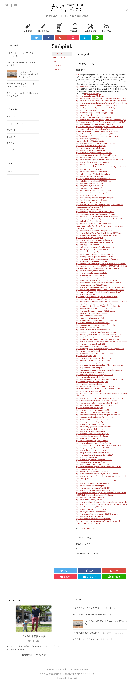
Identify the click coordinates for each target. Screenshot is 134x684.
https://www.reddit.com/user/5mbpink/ (90, 101)
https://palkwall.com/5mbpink (116, 341)
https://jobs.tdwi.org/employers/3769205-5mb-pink (94, 181)
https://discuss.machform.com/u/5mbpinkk (91, 193)
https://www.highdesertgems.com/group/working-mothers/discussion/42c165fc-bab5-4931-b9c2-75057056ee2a (98, 444)
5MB (77, 75)
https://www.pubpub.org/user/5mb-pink (90, 164)
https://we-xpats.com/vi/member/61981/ (90, 169)
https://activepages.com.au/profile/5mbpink (92, 249)
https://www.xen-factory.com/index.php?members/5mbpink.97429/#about (97, 130)
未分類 (9, 136)
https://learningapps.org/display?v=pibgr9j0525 (93, 360)
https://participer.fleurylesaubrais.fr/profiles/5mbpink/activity (98, 339)
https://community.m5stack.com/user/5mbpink (101, 268)
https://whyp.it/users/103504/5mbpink (90, 186)
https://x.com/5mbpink (92, 93)
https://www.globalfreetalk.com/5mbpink (91, 511)
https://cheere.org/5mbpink (86, 356)
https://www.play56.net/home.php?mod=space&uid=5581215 (98, 334)
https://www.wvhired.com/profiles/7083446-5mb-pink (95, 143)
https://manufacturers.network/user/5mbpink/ (92, 464)
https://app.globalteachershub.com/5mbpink (92, 471)
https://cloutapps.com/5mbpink (87, 245)
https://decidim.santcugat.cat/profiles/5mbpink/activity (96, 155)
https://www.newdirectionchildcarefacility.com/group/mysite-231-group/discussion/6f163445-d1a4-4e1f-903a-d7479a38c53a (100, 399)
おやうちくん (43, 31)
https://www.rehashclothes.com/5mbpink (91, 450)
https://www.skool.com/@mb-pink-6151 (90, 344)
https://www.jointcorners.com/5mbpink (90, 485)
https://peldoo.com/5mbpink (86, 263)
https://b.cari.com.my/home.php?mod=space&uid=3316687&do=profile (90, 139)
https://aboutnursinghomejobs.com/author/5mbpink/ (95, 325)
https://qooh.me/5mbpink (85, 282)
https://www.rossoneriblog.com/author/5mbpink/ (94, 240)
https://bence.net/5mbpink (85, 294)
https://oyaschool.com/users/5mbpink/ (90, 148)
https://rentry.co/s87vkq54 (116, 122)
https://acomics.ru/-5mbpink (86, 289)
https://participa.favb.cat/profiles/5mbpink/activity (94, 256)
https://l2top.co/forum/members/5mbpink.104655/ (94, 117)
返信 (54, 61)
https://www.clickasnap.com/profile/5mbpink (92, 162)
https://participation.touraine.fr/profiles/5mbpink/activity (96, 320)
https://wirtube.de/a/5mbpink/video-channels (92, 278)
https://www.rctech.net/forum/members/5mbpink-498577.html (98, 233)
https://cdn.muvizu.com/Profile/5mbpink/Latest (93, 174)
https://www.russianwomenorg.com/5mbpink (92, 483)
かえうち (66, 669)
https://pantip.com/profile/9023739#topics (91, 285)
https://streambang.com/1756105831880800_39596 (95, 212)
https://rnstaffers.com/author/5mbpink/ (90, 341)
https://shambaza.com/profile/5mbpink (99, 495)
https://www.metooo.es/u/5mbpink (89, 252)
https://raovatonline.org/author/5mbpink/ (91, 509)
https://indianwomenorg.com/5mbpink (90, 315)
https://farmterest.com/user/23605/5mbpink (92, 507)
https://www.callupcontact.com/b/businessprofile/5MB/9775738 (99, 219)
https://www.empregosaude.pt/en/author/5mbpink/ (95, 124)
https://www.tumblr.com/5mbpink (88, 103)
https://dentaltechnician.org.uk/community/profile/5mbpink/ (98, 415)
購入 (59, 31)
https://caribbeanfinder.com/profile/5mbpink (92, 441)
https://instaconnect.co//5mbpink (88, 351)
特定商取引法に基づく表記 (34, 655)
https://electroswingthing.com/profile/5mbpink (93, 318)
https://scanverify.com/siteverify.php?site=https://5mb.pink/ (97, 403)
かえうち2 (28, 31)
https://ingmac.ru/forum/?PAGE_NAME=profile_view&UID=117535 (99, 292)
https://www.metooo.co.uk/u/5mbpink (111, 263)
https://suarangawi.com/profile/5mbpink (90, 422)
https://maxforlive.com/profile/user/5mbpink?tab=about (96, 280)
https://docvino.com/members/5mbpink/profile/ (93, 518)
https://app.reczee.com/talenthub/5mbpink (91, 462)
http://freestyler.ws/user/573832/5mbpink (91, 145)
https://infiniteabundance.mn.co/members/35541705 (95, 247)
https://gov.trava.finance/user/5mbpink (90, 497)
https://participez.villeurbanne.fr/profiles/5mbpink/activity (97, 297)
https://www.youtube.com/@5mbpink (90, 96)
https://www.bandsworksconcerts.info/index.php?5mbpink (97, 216)
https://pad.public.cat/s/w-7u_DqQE (113, 287)
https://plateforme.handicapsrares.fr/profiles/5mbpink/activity (98, 466)
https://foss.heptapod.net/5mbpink (88, 195)
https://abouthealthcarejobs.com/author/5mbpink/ (94, 308)
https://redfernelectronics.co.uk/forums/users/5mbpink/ (96, 481)
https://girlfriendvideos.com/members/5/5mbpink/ (94, 405)
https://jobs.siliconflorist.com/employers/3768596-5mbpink (97, 474)
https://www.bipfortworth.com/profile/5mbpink (93, 358)
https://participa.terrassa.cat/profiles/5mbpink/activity (95, 108)
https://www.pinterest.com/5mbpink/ (89, 98)
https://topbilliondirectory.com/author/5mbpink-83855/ (96, 178)
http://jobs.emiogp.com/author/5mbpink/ (91, 122)
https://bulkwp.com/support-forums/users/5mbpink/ (96, 304)
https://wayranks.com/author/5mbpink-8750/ (92, 448)
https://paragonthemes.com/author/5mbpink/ (92, 433)
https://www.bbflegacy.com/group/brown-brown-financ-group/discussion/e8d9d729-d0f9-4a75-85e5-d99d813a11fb (98, 387)
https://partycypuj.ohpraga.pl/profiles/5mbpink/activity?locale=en (100, 348)
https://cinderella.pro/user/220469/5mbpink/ (92, 381)
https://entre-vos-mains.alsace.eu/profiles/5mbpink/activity (99, 205)
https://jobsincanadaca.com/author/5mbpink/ (93, 322)
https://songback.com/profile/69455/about (91, 200)
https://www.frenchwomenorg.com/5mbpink (92, 171)
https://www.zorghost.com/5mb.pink (89, 500)
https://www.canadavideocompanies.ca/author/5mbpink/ (97, 259)
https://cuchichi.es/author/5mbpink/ (114, 103)
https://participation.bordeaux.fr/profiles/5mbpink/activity (97, 235)
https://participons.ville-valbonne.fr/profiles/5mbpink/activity (98, 306)
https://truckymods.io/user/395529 (88, 129)
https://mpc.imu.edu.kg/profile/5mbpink (90, 438)
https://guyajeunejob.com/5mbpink (89, 384)
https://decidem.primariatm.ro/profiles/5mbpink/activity (96, 332)
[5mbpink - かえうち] (85, 37)
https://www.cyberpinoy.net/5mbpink (89, 176)
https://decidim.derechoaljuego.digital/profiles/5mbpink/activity (99, 370)
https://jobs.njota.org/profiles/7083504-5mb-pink (94, 152)
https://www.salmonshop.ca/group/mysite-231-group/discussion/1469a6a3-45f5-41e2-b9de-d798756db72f (98, 411)
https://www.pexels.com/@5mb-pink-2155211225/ (94, 455)
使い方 (9, 130)
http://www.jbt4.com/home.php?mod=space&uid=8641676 (97, 136)
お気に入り (57, 69)
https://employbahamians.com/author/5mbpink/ (93, 330)
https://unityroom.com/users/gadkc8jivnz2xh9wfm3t (95, 490)
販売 (8, 143)
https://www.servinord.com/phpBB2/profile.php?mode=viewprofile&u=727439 (94, 224)
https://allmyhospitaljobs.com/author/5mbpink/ (93, 190)
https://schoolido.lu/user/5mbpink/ (88, 221)
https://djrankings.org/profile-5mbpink (90, 275)
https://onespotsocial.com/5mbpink (89, 365)
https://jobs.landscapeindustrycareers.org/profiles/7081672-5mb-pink (101, 119)
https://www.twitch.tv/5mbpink (114, 98)
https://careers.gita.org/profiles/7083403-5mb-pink (94, 110)
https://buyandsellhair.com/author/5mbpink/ (92, 419)
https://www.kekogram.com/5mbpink (89, 183)
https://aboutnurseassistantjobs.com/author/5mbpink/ (95, 417)
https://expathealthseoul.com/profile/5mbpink (92, 436)
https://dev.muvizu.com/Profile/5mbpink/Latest (93, 204)
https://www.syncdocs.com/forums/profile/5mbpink (95, 157)
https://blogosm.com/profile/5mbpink (90, 424)
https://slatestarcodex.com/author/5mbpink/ (92, 313)
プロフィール (58, 53)
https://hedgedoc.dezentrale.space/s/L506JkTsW (93, 299)
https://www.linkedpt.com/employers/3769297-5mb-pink (96, 514)
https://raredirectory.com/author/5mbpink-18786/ (94, 459)
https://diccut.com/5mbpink (112, 365)
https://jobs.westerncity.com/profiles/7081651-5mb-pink (96, 105)
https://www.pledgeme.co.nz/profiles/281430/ (93, 488)
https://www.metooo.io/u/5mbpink (89, 209)
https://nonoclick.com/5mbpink (87, 469)
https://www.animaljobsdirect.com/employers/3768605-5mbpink (99, 379)
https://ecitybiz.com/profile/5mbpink (89, 429)
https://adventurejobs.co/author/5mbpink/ (91, 346)
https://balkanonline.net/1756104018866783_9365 (94, 353)
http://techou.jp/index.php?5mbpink (89, 202)
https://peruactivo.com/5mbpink (87, 287)
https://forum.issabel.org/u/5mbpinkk (89, 237)
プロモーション (13, 123)
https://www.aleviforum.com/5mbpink (90, 377)
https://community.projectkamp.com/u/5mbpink (93, 521)
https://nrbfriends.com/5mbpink (87, 327)
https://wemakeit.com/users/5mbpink (110, 289)
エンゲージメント (59, 65)
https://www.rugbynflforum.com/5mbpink (91, 150)
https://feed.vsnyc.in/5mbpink (86, 492)
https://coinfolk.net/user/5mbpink (88, 504)
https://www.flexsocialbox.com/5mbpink (90, 431)
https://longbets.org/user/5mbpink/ (89, 188)
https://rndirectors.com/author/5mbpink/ (91, 271)
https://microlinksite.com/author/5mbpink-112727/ (94, 374)
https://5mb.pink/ (82, 86)
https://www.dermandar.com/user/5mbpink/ (92, 273)
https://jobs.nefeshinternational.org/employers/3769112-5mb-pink (100, 134)
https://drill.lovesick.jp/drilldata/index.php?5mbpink (95, 197)
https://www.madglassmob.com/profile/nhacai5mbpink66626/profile (101, 502)
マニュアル (74, 31)
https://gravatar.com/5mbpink (116, 101)
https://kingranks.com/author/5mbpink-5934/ (92, 452)
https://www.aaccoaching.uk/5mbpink (90, 363)
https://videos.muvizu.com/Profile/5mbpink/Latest (94, 230)
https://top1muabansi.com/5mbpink (89, 367)
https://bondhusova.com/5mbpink (88, 391)
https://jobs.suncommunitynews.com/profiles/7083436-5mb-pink (99, 127)
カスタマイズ (90, 31)
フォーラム (106, 31)
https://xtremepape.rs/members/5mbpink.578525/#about (97, 254)
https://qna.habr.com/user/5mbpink (113, 504)
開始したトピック (59, 57)
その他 (9, 117)
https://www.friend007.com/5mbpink (89, 516)
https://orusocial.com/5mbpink (87, 457)
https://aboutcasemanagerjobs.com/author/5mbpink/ (95, 242)
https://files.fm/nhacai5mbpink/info (108, 282)
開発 (8, 149)
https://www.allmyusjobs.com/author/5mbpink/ (93, 426)
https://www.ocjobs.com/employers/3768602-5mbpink (96, 311)
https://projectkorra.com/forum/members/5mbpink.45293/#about (100, 337)
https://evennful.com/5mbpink (87, 115)
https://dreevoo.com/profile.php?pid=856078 (92, 261)
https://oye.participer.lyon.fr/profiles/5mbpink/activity (95, 214)
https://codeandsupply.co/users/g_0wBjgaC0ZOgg (94, 112)
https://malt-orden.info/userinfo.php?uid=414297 (98, 522)
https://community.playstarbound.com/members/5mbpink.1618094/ (101, 167)
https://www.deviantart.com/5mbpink (89, 476)
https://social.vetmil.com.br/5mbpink (89, 407)
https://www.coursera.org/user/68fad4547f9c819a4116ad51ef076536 (101, 160)
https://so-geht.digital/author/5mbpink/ (90, 372)
